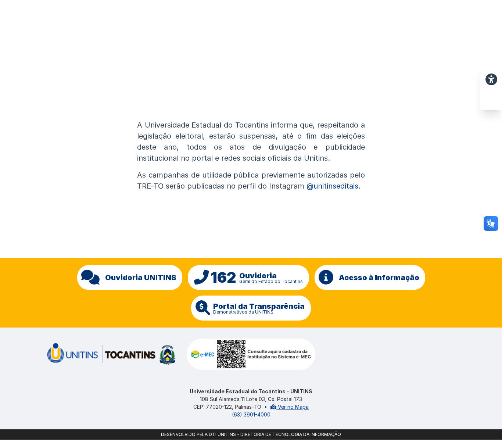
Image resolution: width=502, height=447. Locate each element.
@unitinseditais (332, 186)
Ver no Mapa (292, 407)
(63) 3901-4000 (251, 414)
